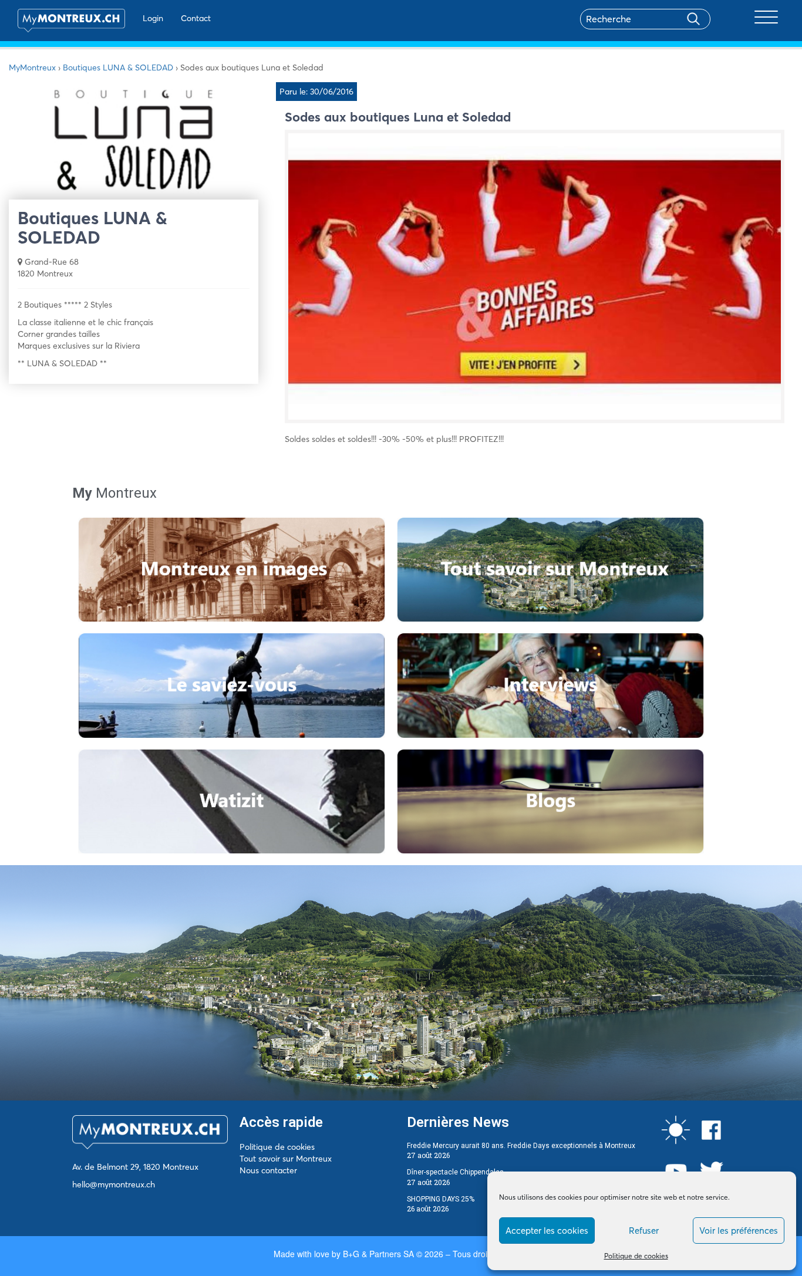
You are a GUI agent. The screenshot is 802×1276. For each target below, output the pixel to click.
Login (153, 18)
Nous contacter (268, 1170)
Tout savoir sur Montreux (286, 1158)
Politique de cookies (636, 1255)
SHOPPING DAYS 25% (440, 1199)
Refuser (644, 1230)
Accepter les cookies (547, 1230)
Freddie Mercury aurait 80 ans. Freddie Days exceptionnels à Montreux (521, 1146)
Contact (196, 18)
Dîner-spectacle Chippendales (455, 1172)
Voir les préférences (738, 1230)
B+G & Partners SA (378, 1254)
